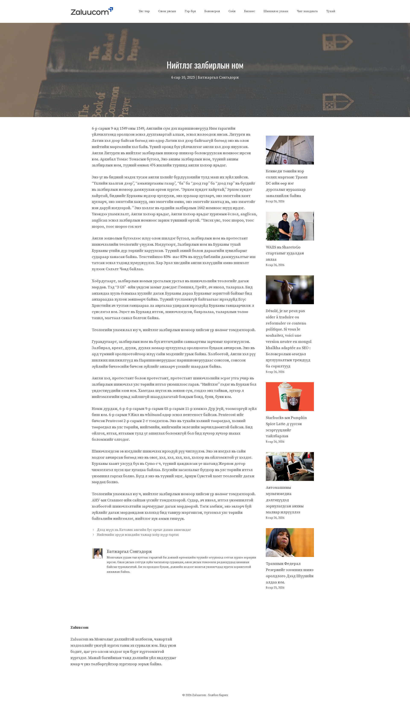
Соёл (232, 11)
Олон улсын (167, 11)
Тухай (330, 11)
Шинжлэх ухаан (276, 11)
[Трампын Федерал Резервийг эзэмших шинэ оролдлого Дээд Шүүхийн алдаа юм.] (290, 553)
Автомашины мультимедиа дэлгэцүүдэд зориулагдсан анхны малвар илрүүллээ (285, 500)
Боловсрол (212, 11)
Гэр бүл (190, 11)
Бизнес (249, 11)
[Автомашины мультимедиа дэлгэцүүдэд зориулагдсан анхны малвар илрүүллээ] (290, 477)
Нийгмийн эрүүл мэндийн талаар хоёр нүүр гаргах (138, 535)
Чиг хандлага (307, 11)
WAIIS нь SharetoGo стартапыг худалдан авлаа (285, 253)
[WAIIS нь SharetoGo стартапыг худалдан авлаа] (290, 237)
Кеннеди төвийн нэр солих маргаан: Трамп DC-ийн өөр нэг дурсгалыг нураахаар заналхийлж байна (287, 183)
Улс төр (144, 11)
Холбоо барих (218, 695)
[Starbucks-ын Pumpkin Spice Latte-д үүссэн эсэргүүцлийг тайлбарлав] (290, 407)
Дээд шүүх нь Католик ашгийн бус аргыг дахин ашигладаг (144, 530)
